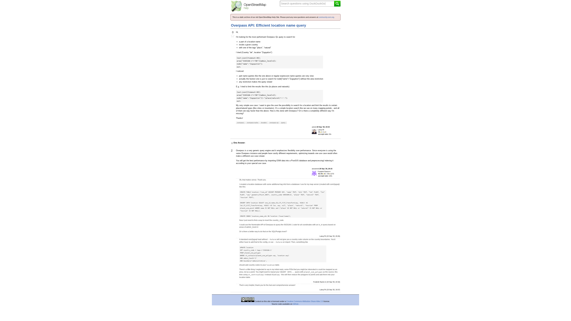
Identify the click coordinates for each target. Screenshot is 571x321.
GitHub (296, 304)
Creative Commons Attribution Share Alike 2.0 (304, 301)
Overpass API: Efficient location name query (268, 25)
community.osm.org (326, 17)
